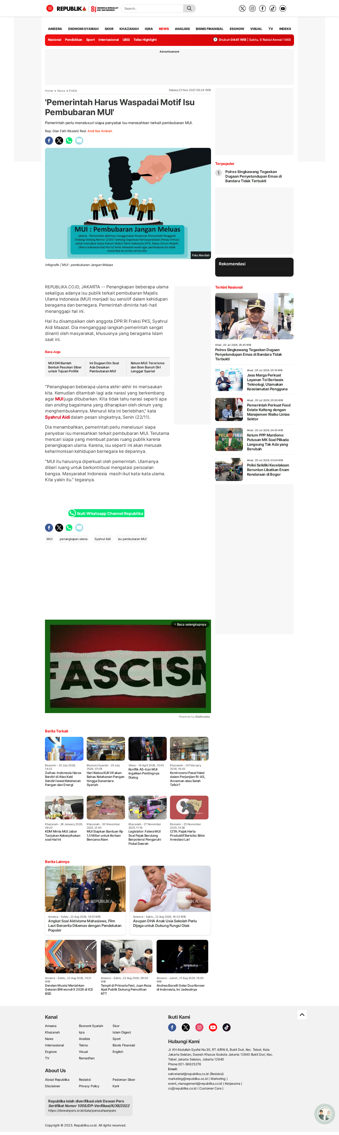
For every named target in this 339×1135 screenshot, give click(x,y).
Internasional (108, 40)
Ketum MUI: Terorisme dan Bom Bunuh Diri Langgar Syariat (147, 367)
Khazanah (52, 1032)
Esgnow (51, 1052)
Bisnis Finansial (209, 29)
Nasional (54, 40)
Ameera (50, 1026)
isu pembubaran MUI (132, 539)
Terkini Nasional (229, 287)
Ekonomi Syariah (83, 29)
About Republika (57, 1079)
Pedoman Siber (124, 1079)
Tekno (83, 1045)
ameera (55, 29)
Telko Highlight (145, 40)
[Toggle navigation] (50, 8)
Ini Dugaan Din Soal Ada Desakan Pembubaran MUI (104, 367)
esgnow (237, 29)
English (118, 1052)
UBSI (126, 40)
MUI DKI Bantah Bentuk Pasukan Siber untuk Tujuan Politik (65, 367)
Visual (83, 1052)
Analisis (84, 1039)
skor (109, 29)
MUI (59, 399)
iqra (149, 29)
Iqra (82, 1032)
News (61, 91)
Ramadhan (87, 1058)
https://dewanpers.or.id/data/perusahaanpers (82, 1110)
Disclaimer (52, 1086)
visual (256, 29)
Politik (73, 91)
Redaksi (85, 1079)
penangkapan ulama (73, 539)
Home (49, 91)
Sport (90, 40)
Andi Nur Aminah (99, 131)
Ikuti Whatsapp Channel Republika (110, 513)
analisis (182, 29)
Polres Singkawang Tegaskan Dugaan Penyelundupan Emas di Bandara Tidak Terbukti (253, 176)
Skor (116, 1026)
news (164, 29)
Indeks (285, 29)
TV (270, 29)
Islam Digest (122, 1032)
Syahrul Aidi (58, 417)
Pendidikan (73, 40)
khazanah (129, 29)
